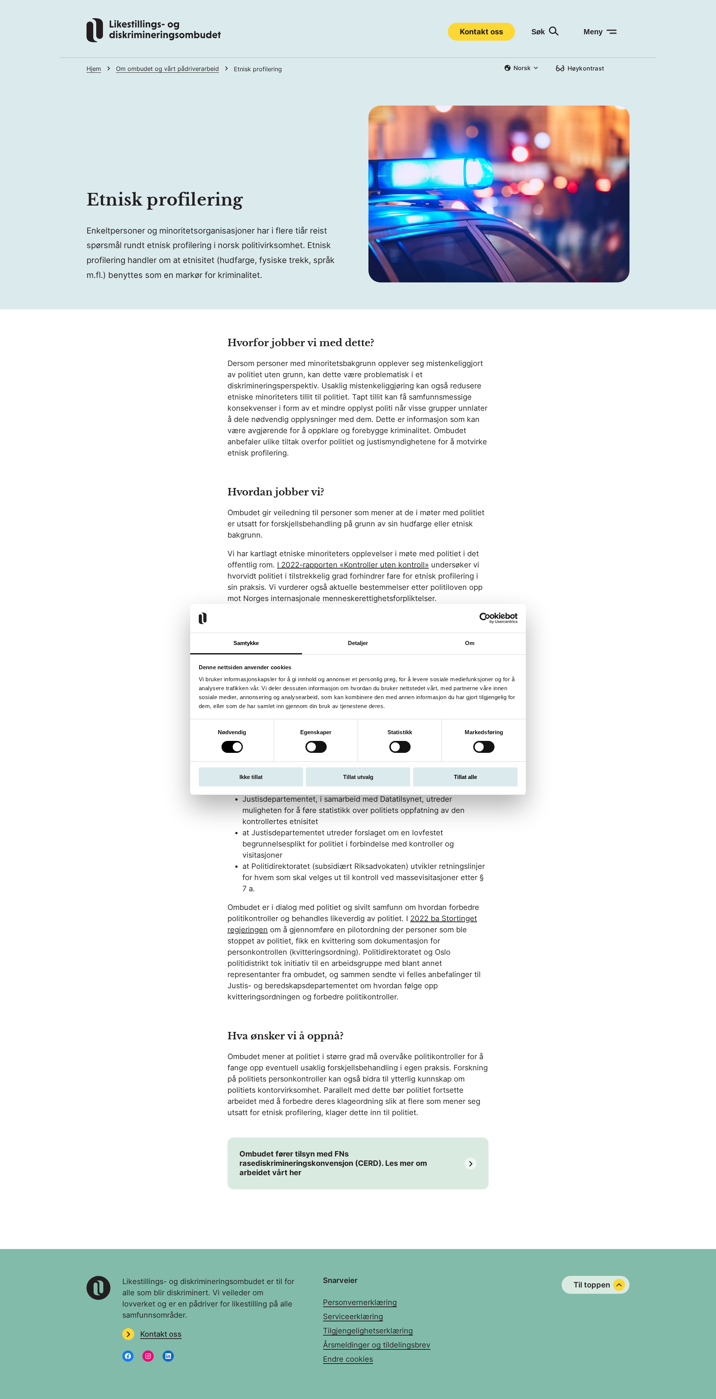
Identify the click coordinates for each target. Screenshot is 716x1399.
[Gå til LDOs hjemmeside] (154, 39)
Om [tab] (469, 643)
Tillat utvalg (358, 777)
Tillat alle (465, 777)
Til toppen (592, 1284)
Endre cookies (348, 1359)
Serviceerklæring (353, 1316)
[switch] (316, 747)
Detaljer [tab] (358, 643)
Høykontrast (586, 68)
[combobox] (521, 68)
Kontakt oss (481, 31)
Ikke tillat (251, 777)
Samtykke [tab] (246, 643)
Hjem (94, 68)
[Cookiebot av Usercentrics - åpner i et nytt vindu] (485, 618)
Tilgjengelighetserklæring (368, 1330)
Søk (538, 32)
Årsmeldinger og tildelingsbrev (376, 1344)
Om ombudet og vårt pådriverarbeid (167, 68)
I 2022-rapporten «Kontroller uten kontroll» (353, 564)
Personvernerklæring (360, 1302)
